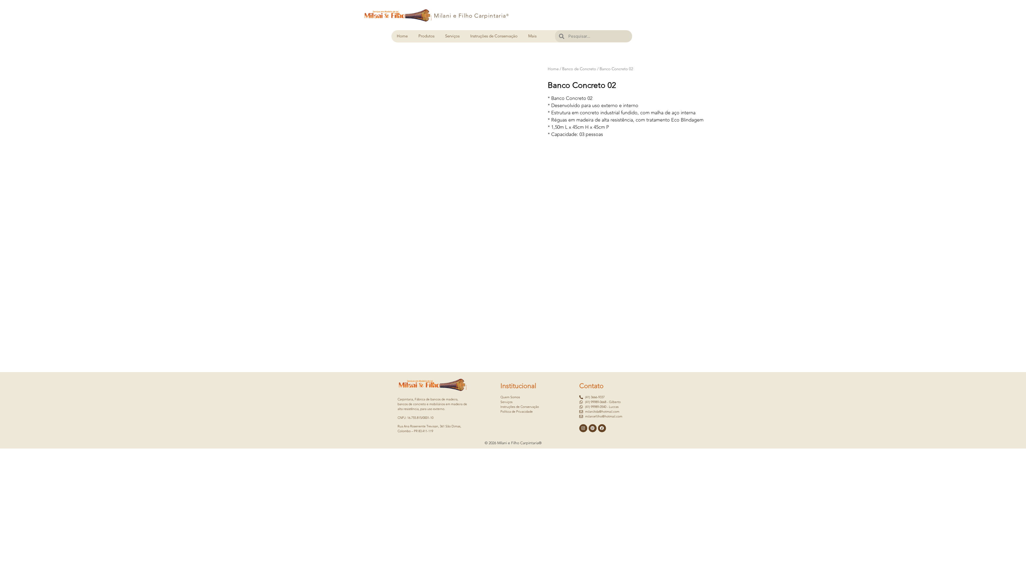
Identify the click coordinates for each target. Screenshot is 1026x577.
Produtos (426, 36)
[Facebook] (602, 428)
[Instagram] (583, 428)
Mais (532, 36)
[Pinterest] (593, 428)
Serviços (452, 36)
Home (402, 36)
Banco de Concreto (579, 69)
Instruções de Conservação (494, 36)
